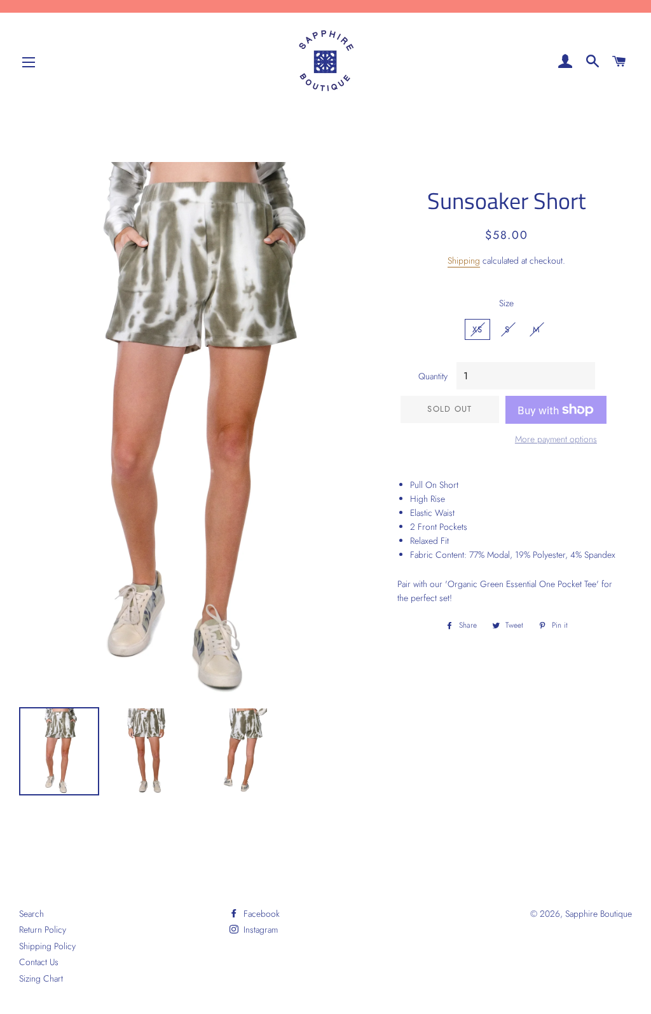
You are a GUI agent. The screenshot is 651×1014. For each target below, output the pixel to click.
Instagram (259, 929)
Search (31, 913)
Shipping (464, 260)
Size (506, 303)
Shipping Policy (47, 946)
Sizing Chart (41, 978)
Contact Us (38, 962)
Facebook (260, 913)
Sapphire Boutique (598, 913)
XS (477, 329)
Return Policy (42, 929)
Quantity (433, 376)
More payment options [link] (556, 439)
